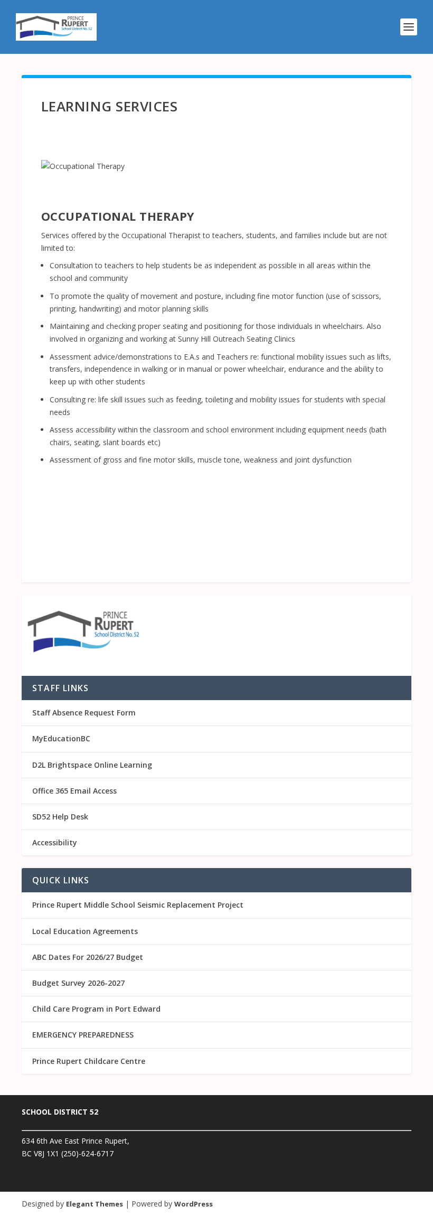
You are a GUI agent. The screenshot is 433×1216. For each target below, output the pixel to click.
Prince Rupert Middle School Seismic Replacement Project (137, 905)
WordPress (193, 1204)
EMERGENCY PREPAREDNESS (83, 1035)
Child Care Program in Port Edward (96, 1009)
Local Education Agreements (85, 931)
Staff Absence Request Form (84, 713)
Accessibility (54, 842)
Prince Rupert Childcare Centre (88, 1061)
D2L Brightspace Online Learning (92, 765)
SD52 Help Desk (60, 817)
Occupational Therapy (118, 216)
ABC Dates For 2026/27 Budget (87, 957)
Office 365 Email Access (74, 791)
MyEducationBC (61, 738)
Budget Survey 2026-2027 (78, 983)
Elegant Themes (94, 1204)
